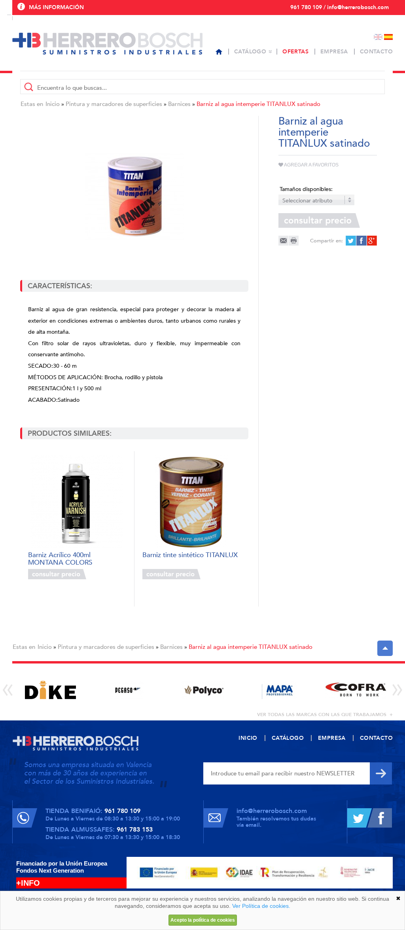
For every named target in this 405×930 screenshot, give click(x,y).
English (378, 37)
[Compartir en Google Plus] (371, 241)
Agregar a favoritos (311, 165)
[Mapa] (279, 689)
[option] (50, 689)
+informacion (107, 574)
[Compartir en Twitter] (351, 241)
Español (388, 37)
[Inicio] (219, 52)
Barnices (179, 104)
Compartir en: (326, 240)
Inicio (52, 104)
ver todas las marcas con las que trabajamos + (325, 714)
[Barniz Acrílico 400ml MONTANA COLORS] (76, 501)
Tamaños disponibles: (306, 189)
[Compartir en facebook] (361, 241)
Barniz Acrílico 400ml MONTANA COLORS (60, 558)
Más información (56, 7)
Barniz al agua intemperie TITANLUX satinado (258, 104)
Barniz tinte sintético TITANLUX (190, 555)
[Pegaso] (127, 689)
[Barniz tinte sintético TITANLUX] (191, 501)
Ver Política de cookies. (261, 906)
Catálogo (250, 51)
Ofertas (295, 51)
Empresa (334, 51)
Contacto (376, 51)
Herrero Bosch (107, 43)
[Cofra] (356, 689)
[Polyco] (203, 689)
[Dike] (50, 689)
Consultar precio (57, 574)
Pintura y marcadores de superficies (114, 104)
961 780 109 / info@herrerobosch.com (339, 7)
